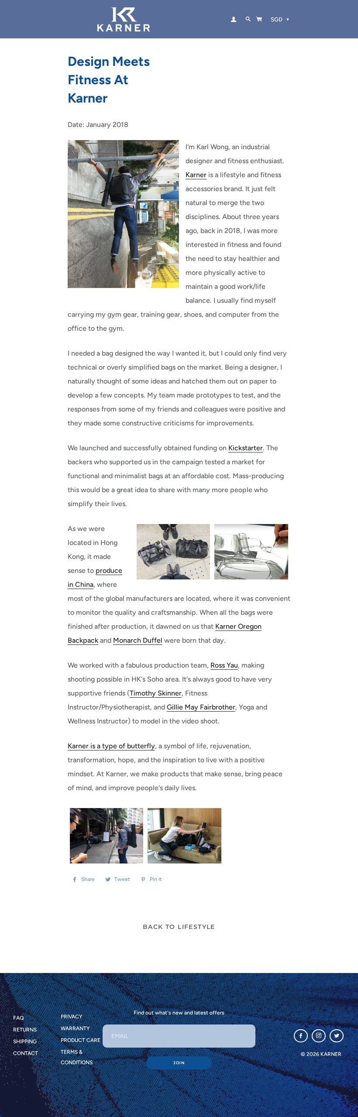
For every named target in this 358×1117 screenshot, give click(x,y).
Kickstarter (245, 448)
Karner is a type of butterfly (111, 746)
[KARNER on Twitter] (337, 1035)
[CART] (259, 19)
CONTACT (25, 1053)
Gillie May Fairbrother (201, 707)
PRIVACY (71, 1017)
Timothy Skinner (156, 693)
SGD (276, 19)
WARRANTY (75, 1028)
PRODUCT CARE (80, 1040)
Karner (196, 175)
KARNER (330, 1054)
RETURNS (25, 1030)
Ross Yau (224, 665)
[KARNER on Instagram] (319, 1035)
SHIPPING (25, 1041)
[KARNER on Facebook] (301, 1035)
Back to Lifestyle (179, 927)
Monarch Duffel (137, 640)
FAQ (18, 1018)
